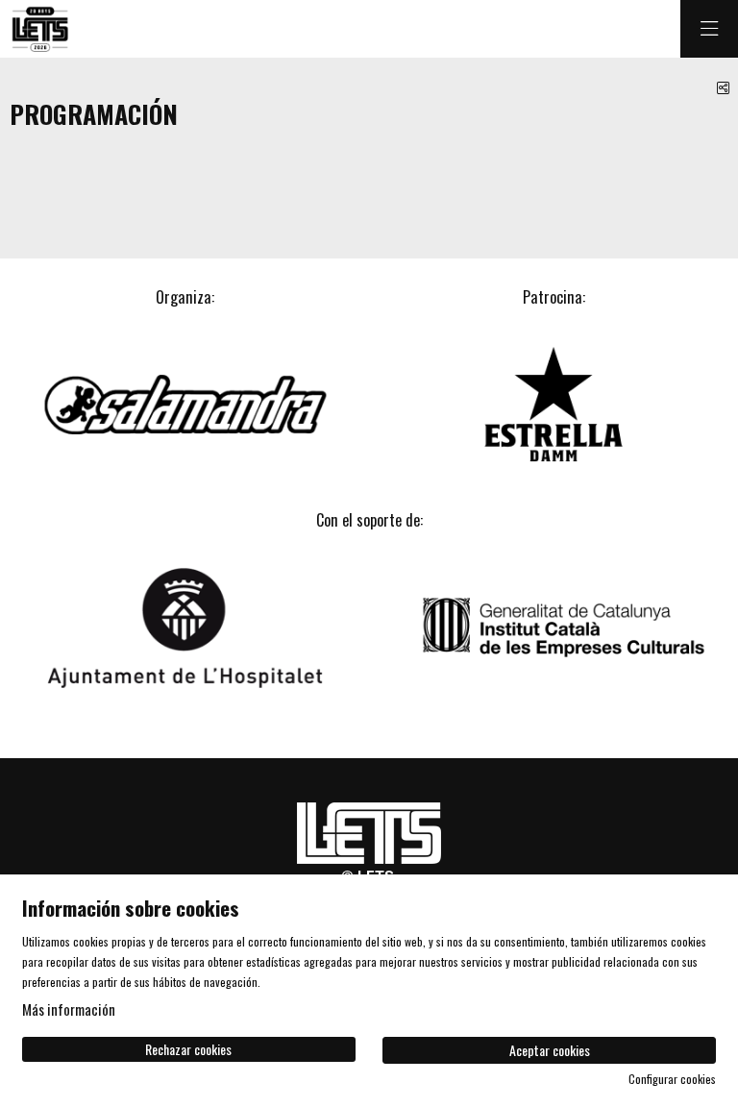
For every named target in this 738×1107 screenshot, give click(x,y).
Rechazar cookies (188, 1049)
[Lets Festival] (39, 29)
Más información (68, 1009)
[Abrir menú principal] (709, 29)
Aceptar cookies (549, 1050)
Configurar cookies (672, 1079)
